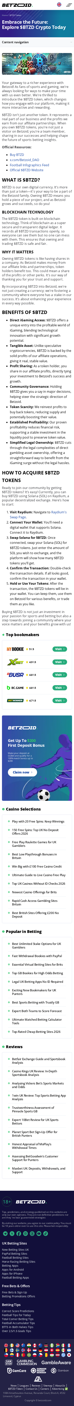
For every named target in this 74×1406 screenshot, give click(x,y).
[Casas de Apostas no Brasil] (29, 1355)
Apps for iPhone (12, 1273)
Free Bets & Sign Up (14, 1292)
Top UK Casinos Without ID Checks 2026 (38, 883)
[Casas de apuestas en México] (63, 1350)
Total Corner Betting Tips (18, 1319)
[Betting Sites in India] (29, 1345)
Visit (58, 649)
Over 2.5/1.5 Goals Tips (16, 1331)
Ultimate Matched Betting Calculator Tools (37, 1021)
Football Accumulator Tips (18, 1323)
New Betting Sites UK (15, 1250)
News (14, 1385)
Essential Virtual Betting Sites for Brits (37, 964)
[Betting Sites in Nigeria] (52, 1345)
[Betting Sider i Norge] (23, 1350)
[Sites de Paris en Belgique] (6, 1350)
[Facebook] (18, 1233)
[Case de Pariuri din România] (46, 1355)
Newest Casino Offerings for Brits (34, 892)
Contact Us (31, 1388)
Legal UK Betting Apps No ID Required (37, 981)
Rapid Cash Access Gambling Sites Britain (34, 902)
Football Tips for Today (16, 1315)
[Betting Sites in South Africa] (58, 1345)
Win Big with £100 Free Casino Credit (37, 866)
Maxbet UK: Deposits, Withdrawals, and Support (38, 1170)
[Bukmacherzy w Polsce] (35, 1355)
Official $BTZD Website (26, 170)
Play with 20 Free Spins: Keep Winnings (38, 821)
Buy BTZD (17, 155)
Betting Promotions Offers (18, 1296)
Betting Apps (10, 1265)
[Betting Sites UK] (6, 1345)
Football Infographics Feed (29, 165)
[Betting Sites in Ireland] (12, 1345)
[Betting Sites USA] (18, 1345)
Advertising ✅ (60, 1388)
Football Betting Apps (15, 1277)
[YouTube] (39, 1233)
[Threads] (32, 1233)
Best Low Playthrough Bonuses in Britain (34, 856)
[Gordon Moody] (38, 1370)
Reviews (36, 1385)
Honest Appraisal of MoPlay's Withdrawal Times (31, 1145)
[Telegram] (5, 1233)
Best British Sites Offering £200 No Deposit (35, 914)
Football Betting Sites (15, 1257)
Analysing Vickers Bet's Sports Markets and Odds (38, 1085)
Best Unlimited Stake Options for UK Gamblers (36, 945)
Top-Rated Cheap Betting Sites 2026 (36, 1031)
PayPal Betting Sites (14, 1253)
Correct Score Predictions (18, 1311)
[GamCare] (16, 1370)
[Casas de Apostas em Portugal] (23, 1355)
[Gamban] (60, 1370)
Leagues (24, 1385)
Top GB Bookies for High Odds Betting (37, 973)
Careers (44, 1388)
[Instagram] (25, 1233)
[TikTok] (45, 1233)
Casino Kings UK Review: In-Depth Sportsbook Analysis (34, 1072)
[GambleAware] (56, 1362)
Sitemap (47, 1385)
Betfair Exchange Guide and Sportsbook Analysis (38, 1060)
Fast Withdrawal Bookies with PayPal (37, 956)
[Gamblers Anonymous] (38, 1379)
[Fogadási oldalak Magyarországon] (52, 1355)
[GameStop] (8, 1362)
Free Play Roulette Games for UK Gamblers (34, 843)
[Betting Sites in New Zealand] (40, 1345)
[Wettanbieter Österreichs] (46, 1350)
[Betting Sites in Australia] (23, 1345)
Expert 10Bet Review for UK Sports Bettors (35, 1121)
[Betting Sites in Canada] (35, 1345)
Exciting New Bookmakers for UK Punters (34, 992)
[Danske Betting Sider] (29, 1350)
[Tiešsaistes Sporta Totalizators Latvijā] (58, 1355)
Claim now (21, 772)
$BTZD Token (15, 1388)
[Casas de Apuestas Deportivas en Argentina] (69, 1350)
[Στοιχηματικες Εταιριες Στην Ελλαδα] (63, 1355)
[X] (12, 1233)
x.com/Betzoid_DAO (24, 160)
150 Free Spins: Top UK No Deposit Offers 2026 (35, 831)
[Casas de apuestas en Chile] (6, 1355)
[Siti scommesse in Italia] (63, 1345)
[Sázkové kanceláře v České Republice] (40, 1355)
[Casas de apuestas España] (58, 1350)
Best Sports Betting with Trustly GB (35, 1002)
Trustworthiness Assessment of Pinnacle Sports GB (33, 1109)
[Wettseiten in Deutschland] (40, 1350)
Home (5, 15)
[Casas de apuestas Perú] (18, 1355)
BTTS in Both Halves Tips (17, 1327)
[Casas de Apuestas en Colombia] (12, 1355)
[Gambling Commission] (27, 1362)
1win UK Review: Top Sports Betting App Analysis (39, 1097)
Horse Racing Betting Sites (18, 1261)
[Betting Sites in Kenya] (46, 1345)
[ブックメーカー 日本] (69, 1355)
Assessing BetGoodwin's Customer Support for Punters (35, 1158)
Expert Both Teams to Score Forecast (37, 1011)
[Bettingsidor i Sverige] (18, 1350)
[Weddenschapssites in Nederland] (35, 1350)
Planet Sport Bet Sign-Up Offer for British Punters (34, 1133)
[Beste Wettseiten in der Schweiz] (52, 1350)
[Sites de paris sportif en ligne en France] (69, 1345)
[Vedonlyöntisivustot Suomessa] (12, 1350)
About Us (60, 1385)
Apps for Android (13, 1269)
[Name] (69, 5)
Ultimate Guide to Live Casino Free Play (38, 875)
